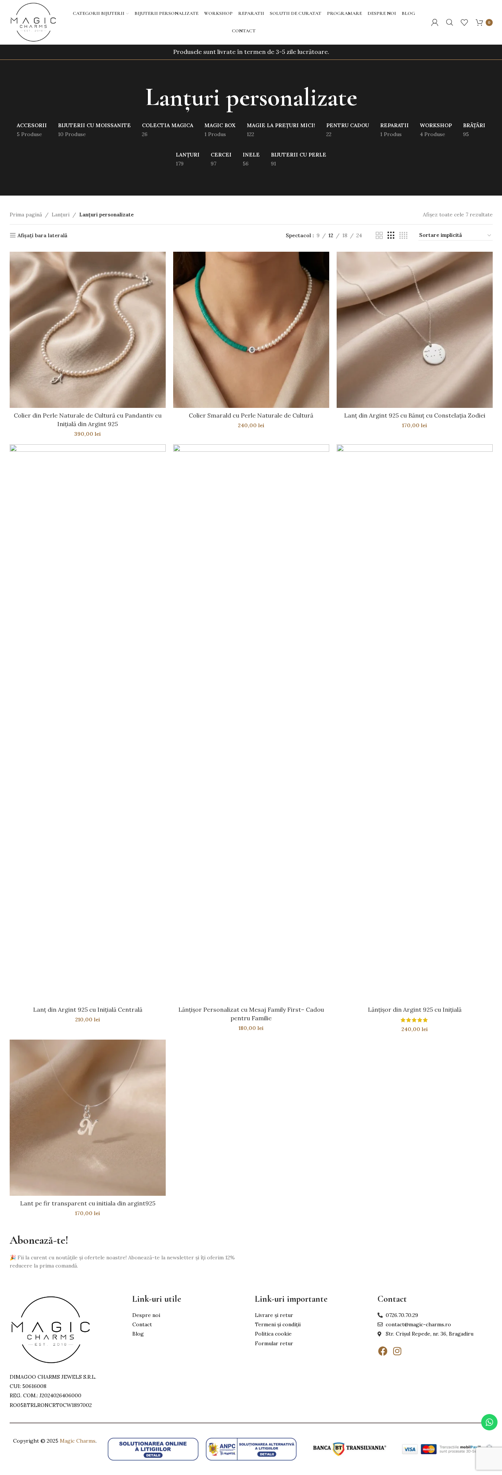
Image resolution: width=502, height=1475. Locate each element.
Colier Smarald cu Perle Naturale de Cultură (251, 415)
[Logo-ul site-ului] (33, 22)
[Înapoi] (136, 97)
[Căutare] (449, 22)
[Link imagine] (50, 1329)
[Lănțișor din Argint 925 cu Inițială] (415, 723)
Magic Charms (77, 1440)
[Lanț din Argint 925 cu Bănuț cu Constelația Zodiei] (415, 330)
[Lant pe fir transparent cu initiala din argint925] (88, 1118)
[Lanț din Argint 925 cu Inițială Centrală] (88, 723)
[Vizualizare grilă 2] (379, 235)
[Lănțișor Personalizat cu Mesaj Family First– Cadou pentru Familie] (251, 723)
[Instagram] (397, 1351)
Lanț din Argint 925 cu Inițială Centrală (87, 1009)
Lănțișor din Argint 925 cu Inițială (414, 1009)
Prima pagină (26, 214)
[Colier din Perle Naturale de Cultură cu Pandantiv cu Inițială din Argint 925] (88, 330)
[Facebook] (383, 1351)
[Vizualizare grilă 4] (403, 235)
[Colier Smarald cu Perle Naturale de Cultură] (251, 330)
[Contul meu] (434, 22)
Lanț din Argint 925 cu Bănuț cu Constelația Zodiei (414, 415)
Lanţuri (60, 214)
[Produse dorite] (464, 22)
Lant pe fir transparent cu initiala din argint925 (87, 1203)
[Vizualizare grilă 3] (391, 235)
